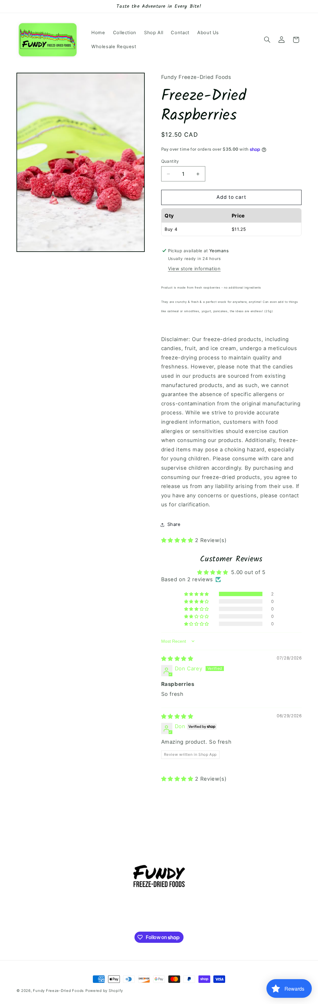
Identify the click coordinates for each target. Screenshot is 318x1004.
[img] (177, 658)
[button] (267, 40)
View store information (194, 269)
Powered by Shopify (104, 990)
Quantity (170, 161)
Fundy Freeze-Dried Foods (58, 990)
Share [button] (174, 524)
